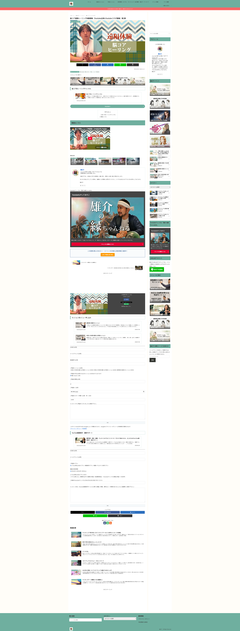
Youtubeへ (107, 106)
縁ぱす (82, 170)
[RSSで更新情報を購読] (85, 185)
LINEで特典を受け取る (107, 254)
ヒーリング (94, 71)
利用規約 (84, 428)
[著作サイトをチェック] (81, 185)
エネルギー (88, 71)
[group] (77, 161)
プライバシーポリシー (75, 428)
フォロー (127, 299)
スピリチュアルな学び (75, 71)
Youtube (82, 71)
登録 (152, 360)
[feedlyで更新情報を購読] (83, 185)
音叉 (98, 71)
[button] (133, 64)
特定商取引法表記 (143, 622)
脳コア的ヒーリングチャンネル (109, 114)
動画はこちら (104, 116)
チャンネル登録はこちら (107, 244)
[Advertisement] (107, 283)
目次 (106, 112)
